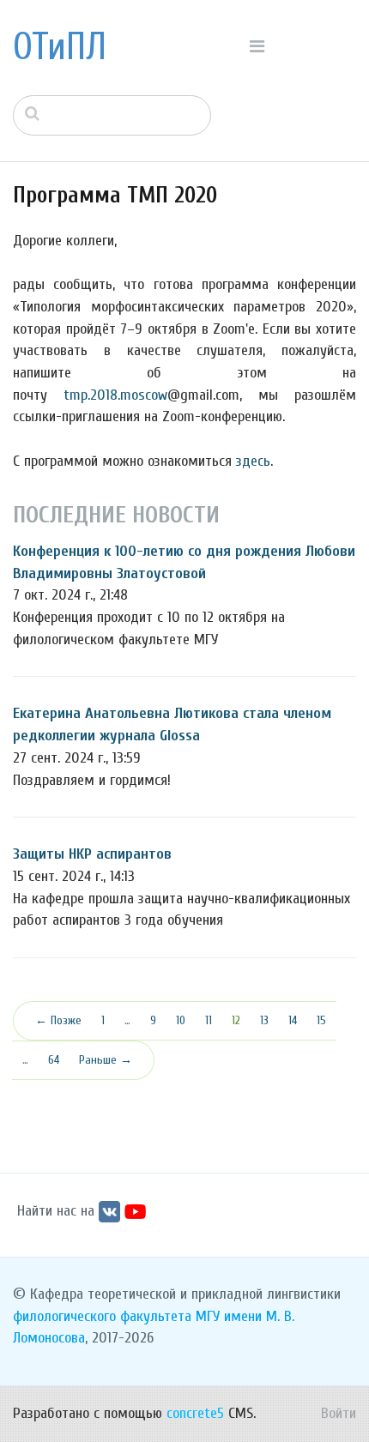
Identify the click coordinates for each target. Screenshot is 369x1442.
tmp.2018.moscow (115, 395)
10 (180, 1020)
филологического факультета (102, 1316)
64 (53, 1060)
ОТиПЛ (59, 47)
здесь (253, 461)
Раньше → (105, 1060)
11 (208, 1020)
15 (321, 1020)
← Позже (58, 1020)
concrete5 (195, 1413)
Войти (338, 1413)
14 (292, 1020)
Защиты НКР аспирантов (92, 854)
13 (264, 1020)
